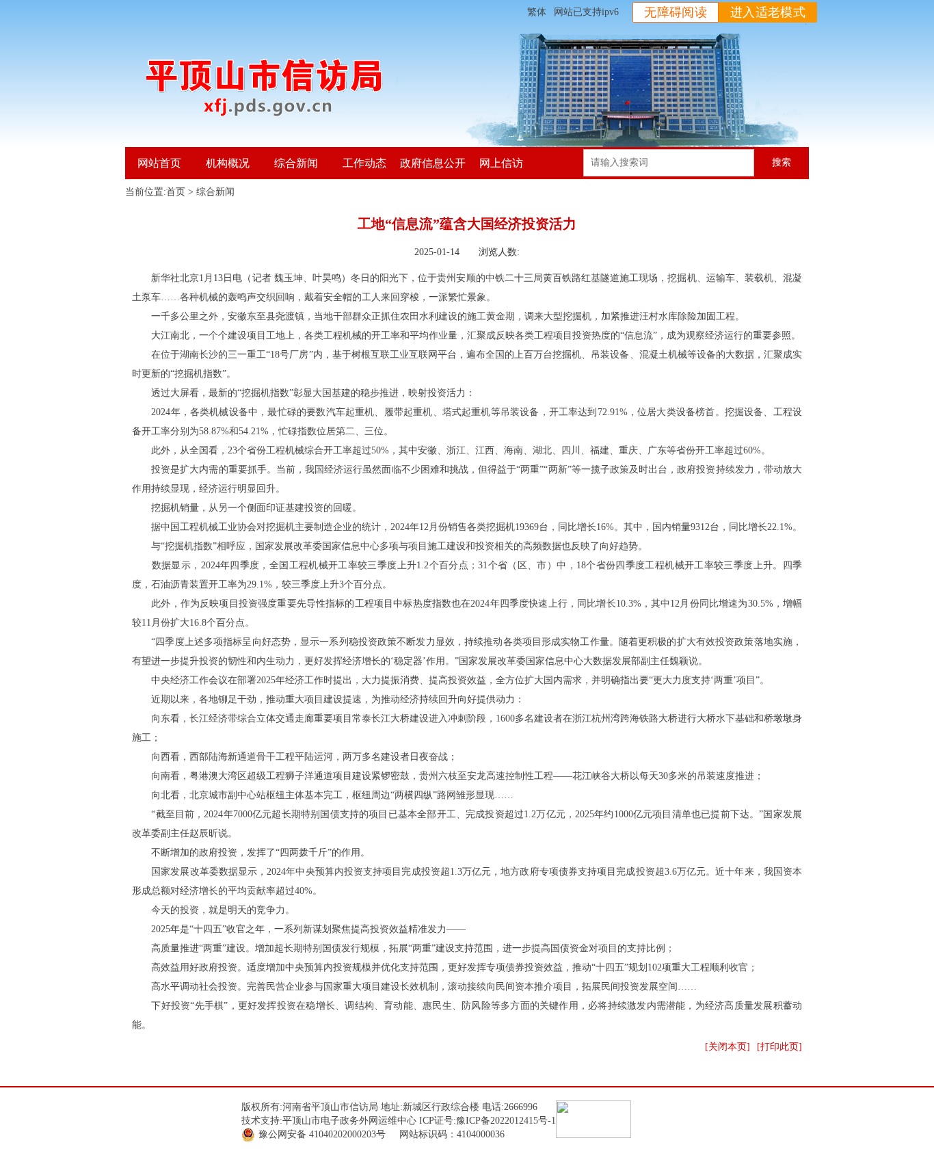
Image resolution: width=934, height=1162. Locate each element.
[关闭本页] (727, 1047)
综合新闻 (296, 163)
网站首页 (159, 163)
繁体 (536, 12)
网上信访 (501, 163)
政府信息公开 (433, 163)
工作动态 (364, 163)
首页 (175, 192)
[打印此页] (779, 1047)
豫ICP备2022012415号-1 (506, 1120)
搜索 (781, 162)
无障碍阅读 (675, 12)
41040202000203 (342, 1134)
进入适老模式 (767, 12)
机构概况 (228, 163)
